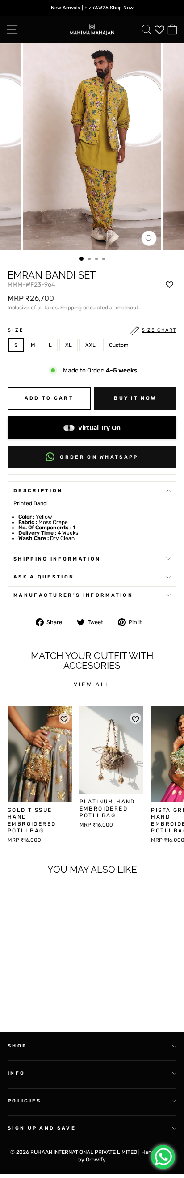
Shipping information (56, 559)
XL (68, 345)
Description (38, 491)
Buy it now (135, 398)
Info (16, 1073)
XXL (90, 345)
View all (92, 684)
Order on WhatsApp (99, 457)
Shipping (71, 307)
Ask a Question (43, 577)
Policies (25, 1101)
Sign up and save (42, 1128)
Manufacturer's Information (73, 595)
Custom (119, 345)
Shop (17, 1046)
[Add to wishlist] (169, 284)
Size (92, 330)
